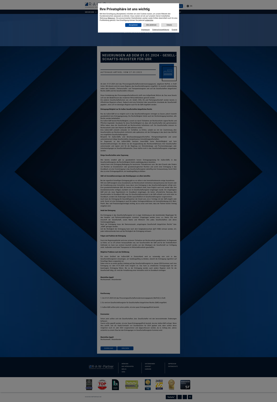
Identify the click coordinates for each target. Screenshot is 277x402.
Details (169, 25)
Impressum (145, 30)
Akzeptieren (133, 25)
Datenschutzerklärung (160, 30)
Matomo (111, 18)
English (174, 30)
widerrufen (149, 20)
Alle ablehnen (151, 25)
